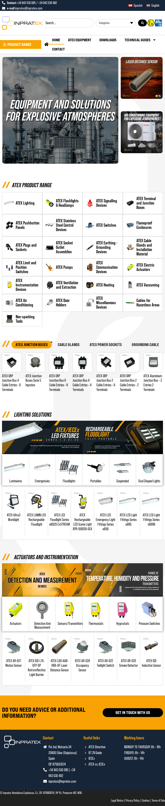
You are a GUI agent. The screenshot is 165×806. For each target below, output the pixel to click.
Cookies (146, 800)
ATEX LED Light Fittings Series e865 (128, 519)
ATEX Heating (105, 284)
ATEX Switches (106, 225)
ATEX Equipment (79, 40)
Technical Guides (138, 40)
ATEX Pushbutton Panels (27, 225)
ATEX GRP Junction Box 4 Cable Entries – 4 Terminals (82, 383)
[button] (69, 481)
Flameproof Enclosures (144, 225)
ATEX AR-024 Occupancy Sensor (82, 665)
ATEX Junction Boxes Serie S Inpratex (34, 380)
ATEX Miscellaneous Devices (106, 303)
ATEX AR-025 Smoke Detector (128, 663)
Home (56, 40)
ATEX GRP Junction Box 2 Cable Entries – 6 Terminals (105, 383)
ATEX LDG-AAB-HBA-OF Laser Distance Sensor (59, 665)
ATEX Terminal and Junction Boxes (146, 203)
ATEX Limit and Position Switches (26, 267)
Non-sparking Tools (25, 319)
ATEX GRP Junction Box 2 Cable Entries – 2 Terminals (129, 383)
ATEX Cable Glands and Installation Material (144, 247)
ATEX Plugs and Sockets (26, 247)
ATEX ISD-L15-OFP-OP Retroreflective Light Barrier (36, 668)
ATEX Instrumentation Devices (27, 285)
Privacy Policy (133, 800)
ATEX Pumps (64, 267)
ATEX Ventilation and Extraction (67, 285)
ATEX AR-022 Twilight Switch (105, 663)
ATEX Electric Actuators (145, 267)
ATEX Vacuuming (147, 284)
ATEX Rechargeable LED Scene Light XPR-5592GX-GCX (82, 522)
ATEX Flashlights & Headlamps (67, 203)
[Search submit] (142, 23)
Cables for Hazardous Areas (148, 302)
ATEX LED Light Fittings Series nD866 (151, 519)
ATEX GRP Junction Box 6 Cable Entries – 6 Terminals (58, 383)
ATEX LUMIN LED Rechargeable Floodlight (36, 519)
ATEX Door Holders (63, 302)
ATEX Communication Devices (107, 267)
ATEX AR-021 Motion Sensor (13, 663)
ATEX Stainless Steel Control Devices (66, 225)
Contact (58, 49)
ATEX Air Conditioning (24, 302)
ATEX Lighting (25, 203)
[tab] (31, 345)
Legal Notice (117, 800)
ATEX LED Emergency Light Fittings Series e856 (105, 522)
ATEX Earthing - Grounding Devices (106, 247)
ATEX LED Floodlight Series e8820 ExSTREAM (59, 519)
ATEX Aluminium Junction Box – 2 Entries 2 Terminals (152, 383)
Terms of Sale (158, 800)
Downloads (108, 40)
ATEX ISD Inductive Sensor (151, 663)
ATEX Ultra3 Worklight (13, 517)
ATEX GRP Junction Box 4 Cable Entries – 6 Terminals (11, 383)
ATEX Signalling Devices (106, 203)
